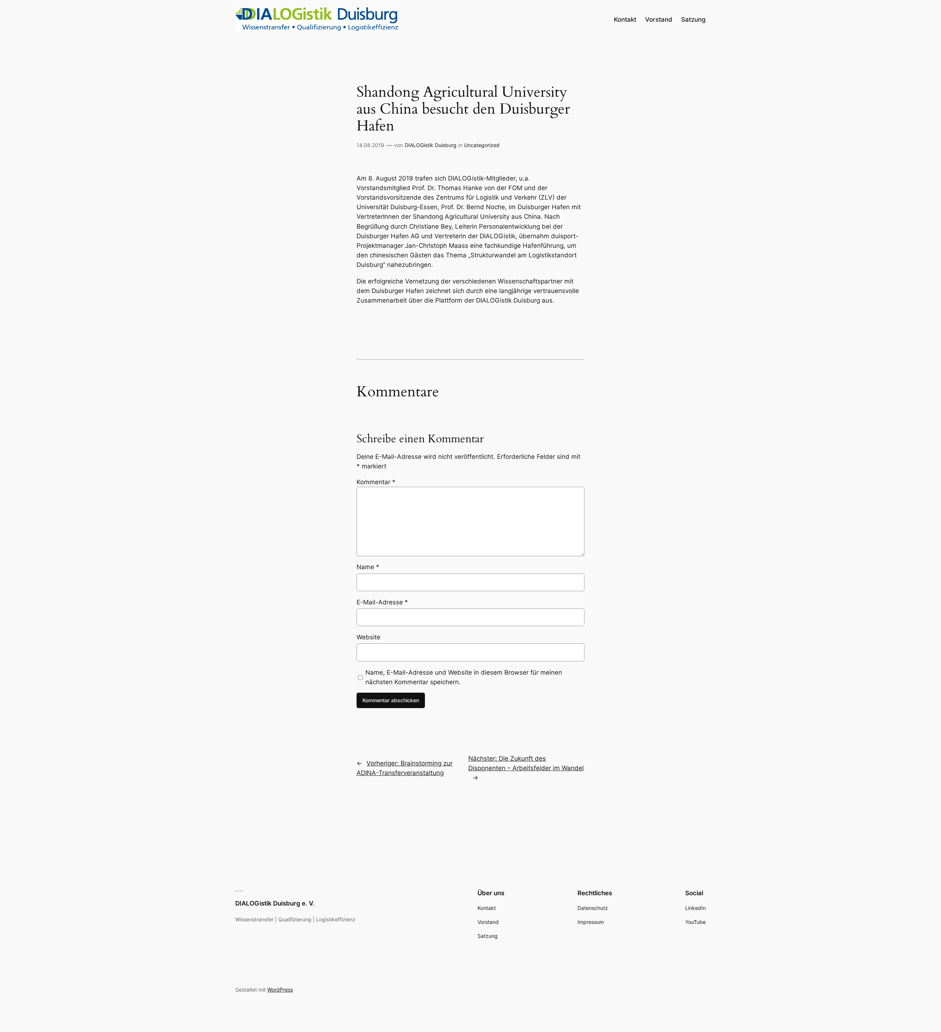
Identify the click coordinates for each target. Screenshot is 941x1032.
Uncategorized (482, 145)
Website (368, 637)
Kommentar (376, 482)
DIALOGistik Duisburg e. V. (274, 903)
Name (368, 567)
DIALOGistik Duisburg (431, 145)
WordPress (280, 989)
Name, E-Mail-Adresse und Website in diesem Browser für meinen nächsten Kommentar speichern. (463, 677)
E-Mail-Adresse (382, 602)
